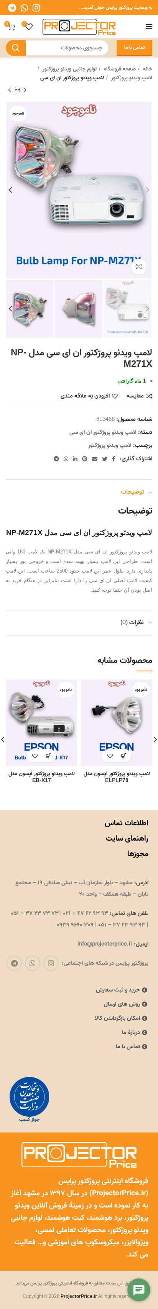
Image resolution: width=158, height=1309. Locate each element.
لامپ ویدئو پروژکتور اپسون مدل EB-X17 (41, 777)
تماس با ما (134, 48)
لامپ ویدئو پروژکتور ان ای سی (72, 78)
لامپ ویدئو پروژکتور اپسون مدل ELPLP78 (117, 777)
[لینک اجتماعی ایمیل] (95, 459)
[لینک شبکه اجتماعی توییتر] (105, 459)
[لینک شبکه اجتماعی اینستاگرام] (36, 7)
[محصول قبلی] (25, 90)
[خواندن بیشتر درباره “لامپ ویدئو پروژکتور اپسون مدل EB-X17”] (48, 755)
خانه (147, 69)
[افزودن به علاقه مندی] (110, 755)
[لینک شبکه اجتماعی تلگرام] (12, 7)
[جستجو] (16, 48)
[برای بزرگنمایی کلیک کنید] (138, 266)
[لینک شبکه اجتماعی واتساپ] (24, 7)
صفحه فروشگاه (119, 69)
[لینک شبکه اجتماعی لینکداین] (75, 459)
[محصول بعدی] (9, 90)
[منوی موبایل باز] (149, 26)
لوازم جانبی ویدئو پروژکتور (69, 69)
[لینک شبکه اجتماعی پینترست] (85, 459)
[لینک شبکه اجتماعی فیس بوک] (114, 459)
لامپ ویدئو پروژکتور (131, 78)
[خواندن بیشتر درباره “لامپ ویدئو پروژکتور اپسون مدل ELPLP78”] (123, 755)
